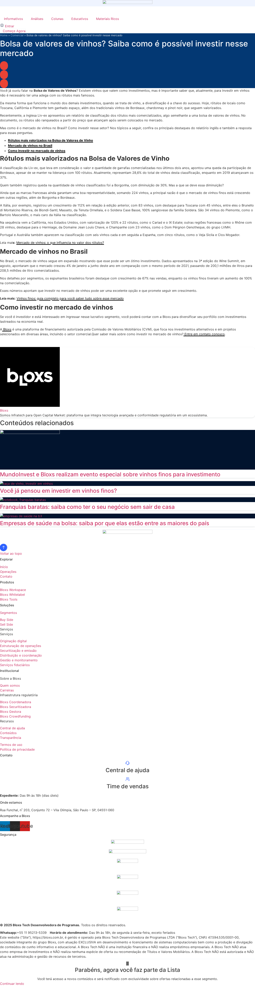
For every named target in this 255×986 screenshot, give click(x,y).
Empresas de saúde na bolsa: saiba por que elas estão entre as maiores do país (104, 523)
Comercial (17, 35)
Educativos (79, 19)
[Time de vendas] (127, 780)
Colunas (57, 19)
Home (4, 35)
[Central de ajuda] (127, 764)
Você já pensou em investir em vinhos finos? (58, 490)
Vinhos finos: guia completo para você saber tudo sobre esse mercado (70, 298)
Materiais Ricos (107, 19)
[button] (4, 65)
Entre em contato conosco (204, 334)
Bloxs (6, 329)
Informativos (13, 19)
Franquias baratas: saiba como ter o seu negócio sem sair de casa (87, 506)
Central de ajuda (127, 770)
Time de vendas (128, 786)
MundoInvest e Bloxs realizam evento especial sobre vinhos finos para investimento (110, 474)
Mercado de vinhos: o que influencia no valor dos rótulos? (60, 243)
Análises (37, 19)
